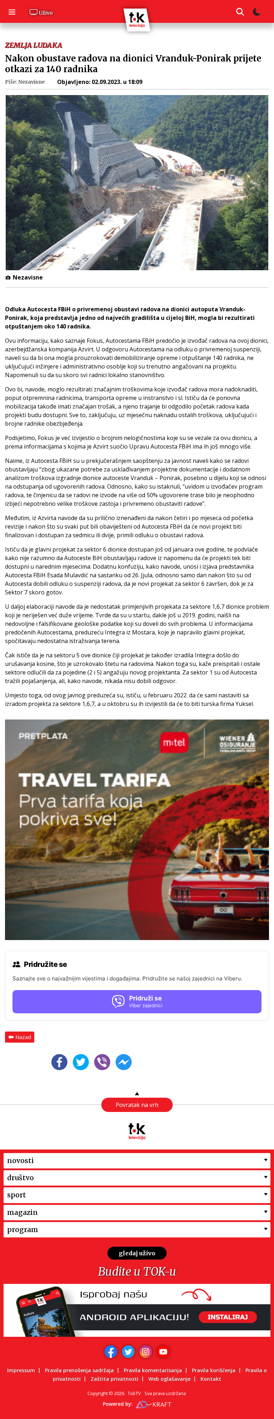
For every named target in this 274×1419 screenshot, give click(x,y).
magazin (22, 1212)
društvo (20, 1177)
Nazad (23, 1036)
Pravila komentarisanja (153, 1370)
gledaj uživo (137, 1253)
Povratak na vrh (137, 1105)
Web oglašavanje (169, 1378)
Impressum (21, 1370)
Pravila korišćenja (213, 1370)
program (22, 1229)
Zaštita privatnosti (114, 1378)
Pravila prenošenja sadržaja (79, 1370)
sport (16, 1195)
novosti (20, 1160)
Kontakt (211, 1378)
